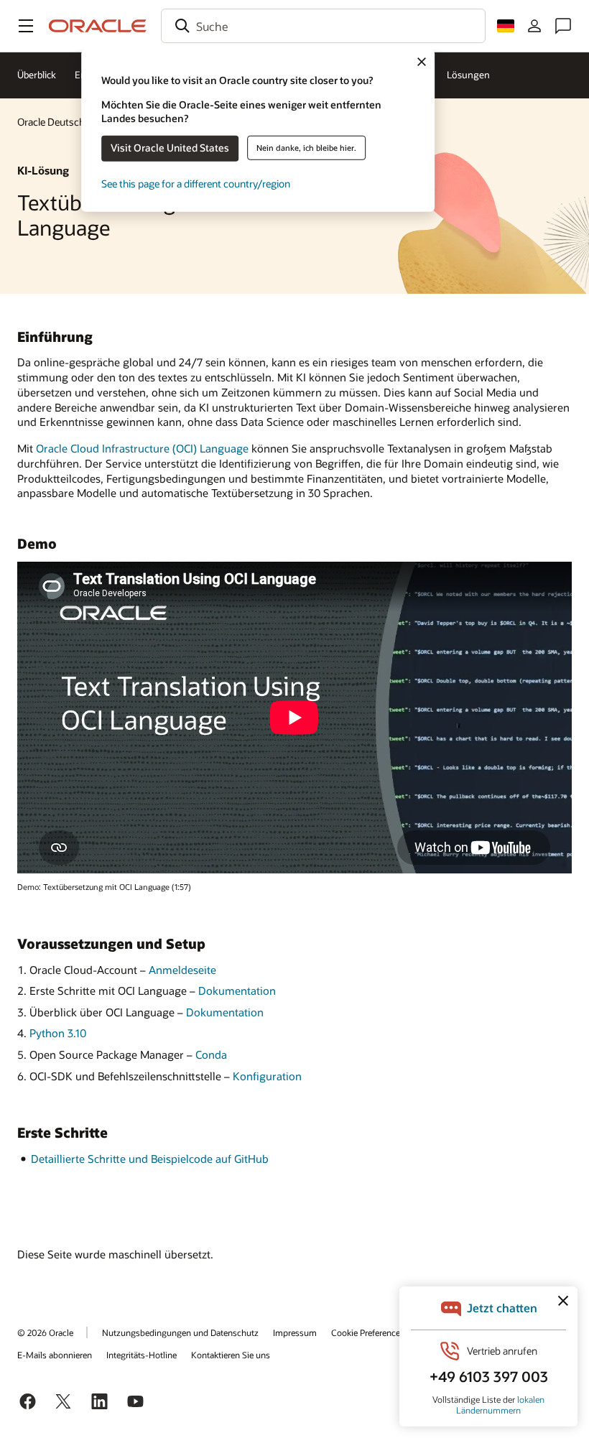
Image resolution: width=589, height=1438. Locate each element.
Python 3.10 (57, 1033)
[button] (25, 25)
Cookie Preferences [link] (367, 1332)
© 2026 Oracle (45, 1332)
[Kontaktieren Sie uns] (563, 25)
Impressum (295, 1332)
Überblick (36, 74)
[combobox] (323, 26)
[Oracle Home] (97, 26)
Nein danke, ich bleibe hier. (306, 147)
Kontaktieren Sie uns (230, 1354)
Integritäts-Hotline (141, 1354)
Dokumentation (237, 990)
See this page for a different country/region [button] (195, 183)
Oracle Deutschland (60, 122)
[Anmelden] (534, 25)
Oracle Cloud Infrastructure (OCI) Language (142, 448)
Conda (211, 1054)
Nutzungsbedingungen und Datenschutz (180, 1332)
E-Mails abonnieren (54, 1354)
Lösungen (468, 74)
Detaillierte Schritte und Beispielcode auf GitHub (150, 1158)
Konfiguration (267, 1076)
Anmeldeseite (182, 969)
